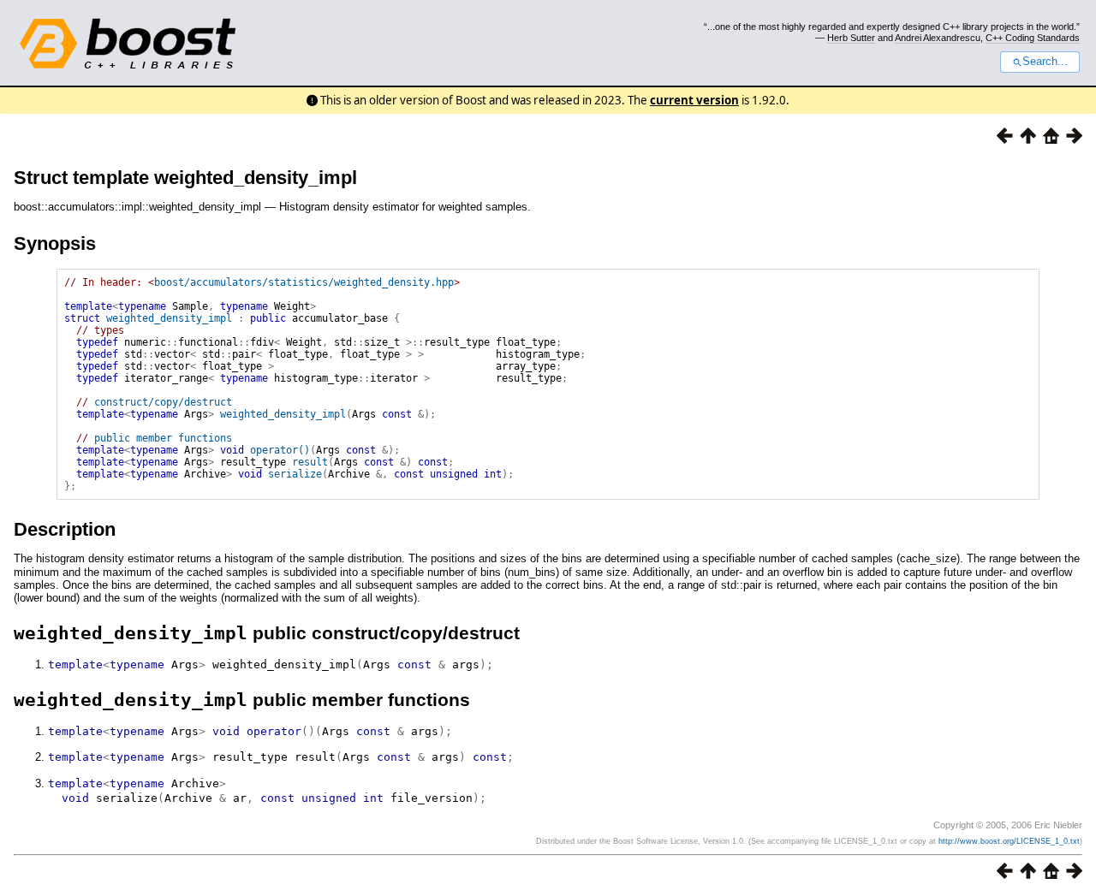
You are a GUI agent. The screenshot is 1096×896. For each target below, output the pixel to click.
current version (694, 100)
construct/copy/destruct (163, 402)
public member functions (163, 438)
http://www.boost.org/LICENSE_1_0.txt (1009, 841)
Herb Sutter (851, 38)
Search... (1045, 62)
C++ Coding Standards (1033, 38)
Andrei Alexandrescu (937, 38)
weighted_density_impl (169, 318)
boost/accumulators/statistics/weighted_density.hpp (304, 282)
